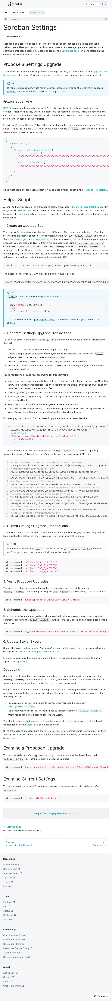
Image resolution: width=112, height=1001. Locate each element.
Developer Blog (11, 864)
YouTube (8, 877)
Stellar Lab (32, 724)
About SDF (9, 972)
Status (6, 910)
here (14, 738)
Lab (5, 906)
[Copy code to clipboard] (105, 140)
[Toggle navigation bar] (5, 4)
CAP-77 (7, 108)
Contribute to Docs (13, 935)
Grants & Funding (12, 985)
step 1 (76, 404)
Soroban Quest (11, 873)
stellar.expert (53, 651)
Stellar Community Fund (16, 957)
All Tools (7, 919)
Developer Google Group (16, 948)
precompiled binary (44, 319)
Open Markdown (12, 36)
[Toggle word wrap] (100, 140)
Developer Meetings (13, 944)
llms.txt (7, 886)
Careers (7, 977)
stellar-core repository (95, 189)
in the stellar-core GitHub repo (86, 207)
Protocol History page (30, 651)
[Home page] (5, 12)
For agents (102, 996)
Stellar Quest (10, 869)
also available (24, 210)
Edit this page (14, 826)
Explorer (7, 902)
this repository (19, 661)
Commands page (70, 50)
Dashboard (9, 915)
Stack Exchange (11, 952)
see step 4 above (47, 679)
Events (7, 981)
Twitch (6, 882)
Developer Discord (13, 939)
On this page (11, 19)
